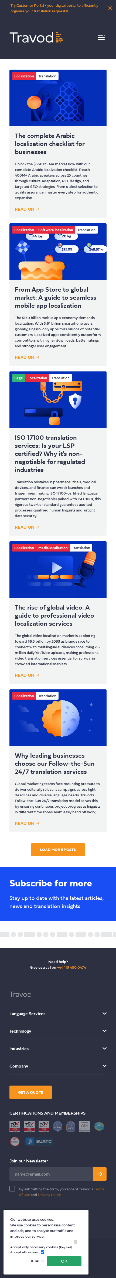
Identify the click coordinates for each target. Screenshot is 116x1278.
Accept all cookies (24, 1252)
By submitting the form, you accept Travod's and (61, 1191)
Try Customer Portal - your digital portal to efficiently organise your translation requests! (54, 8)
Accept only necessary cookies (41, 1247)
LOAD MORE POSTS (58, 849)
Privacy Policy (49, 1194)
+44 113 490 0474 (71, 967)
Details (36, 1260)
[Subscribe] (100, 1174)
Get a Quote (30, 1092)
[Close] (110, 8)
